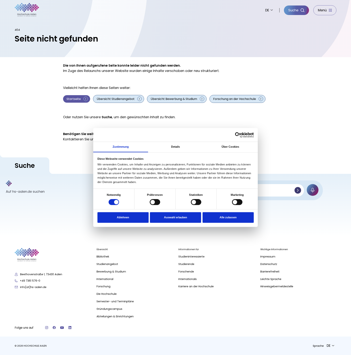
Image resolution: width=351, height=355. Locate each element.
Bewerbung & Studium (111, 271)
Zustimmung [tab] (121, 146)
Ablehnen (123, 217)
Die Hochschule (107, 294)
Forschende (186, 271)
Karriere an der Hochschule (196, 286)
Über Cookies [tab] (230, 146)
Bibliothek (103, 256)
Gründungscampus (109, 309)
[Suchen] (298, 190)
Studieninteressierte (191, 256)
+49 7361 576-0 (30, 281)
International (105, 279)
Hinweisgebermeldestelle (276, 286)
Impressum (267, 256)
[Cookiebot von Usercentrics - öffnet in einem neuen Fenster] (238, 135)
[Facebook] (54, 328)
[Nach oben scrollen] (342, 298)
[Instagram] (47, 328)
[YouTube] (62, 327)
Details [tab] (175, 146)
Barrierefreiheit (270, 271)
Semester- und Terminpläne (115, 301)
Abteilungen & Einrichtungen (115, 316)
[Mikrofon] (312, 190)
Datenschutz (268, 264)
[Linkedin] (70, 328)
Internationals (187, 279)
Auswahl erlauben (175, 217)
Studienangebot (107, 264)
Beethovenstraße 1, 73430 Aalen (41, 274)
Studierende (186, 264)
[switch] (155, 202)
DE (267, 10)
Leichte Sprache (270, 279)
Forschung (103, 286)
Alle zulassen (228, 217)
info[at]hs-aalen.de (33, 287)
